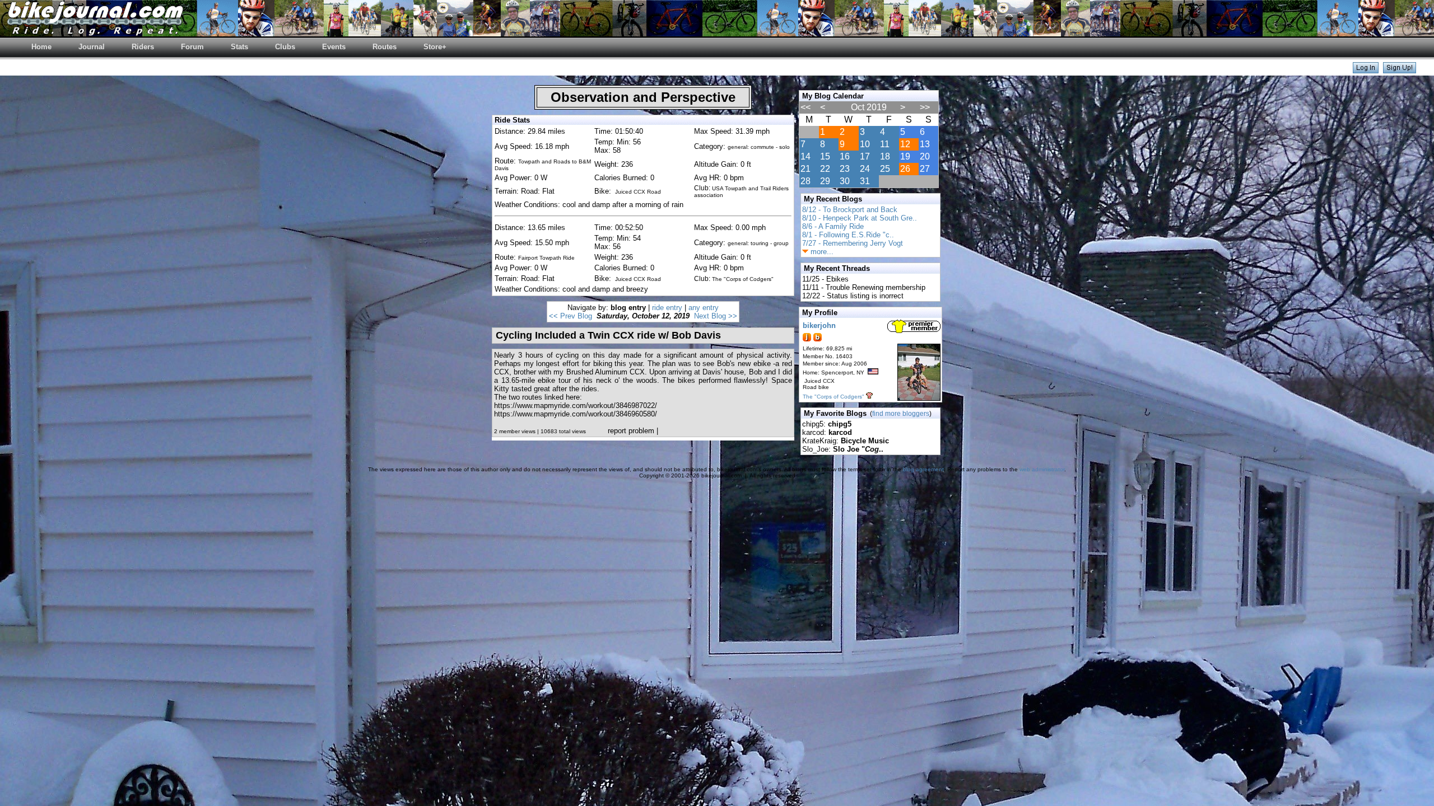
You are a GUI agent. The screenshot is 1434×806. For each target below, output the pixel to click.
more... (821, 251)
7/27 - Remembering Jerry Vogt (852, 243)
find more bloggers (900, 414)
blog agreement (923, 469)
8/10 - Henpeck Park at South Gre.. (859, 218)
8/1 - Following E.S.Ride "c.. (848, 235)
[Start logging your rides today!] (1399, 70)
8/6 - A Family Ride (833, 226)
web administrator (1041, 469)
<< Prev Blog (570, 316)
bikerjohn (819, 325)
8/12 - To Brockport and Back (849, 209)
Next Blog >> (715, 316)
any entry (703, 307)
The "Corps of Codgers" (833, 396)
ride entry (667, 307)
